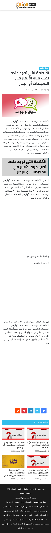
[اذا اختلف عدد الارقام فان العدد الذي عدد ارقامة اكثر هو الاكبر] (13, 434)
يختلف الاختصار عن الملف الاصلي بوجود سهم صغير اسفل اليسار (38, 473)
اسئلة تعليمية (43, 68)
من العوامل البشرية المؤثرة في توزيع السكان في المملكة (38, 445)
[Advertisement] (25, 38)
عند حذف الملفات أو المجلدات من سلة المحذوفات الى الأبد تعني (14, 473)
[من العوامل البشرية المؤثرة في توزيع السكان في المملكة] (38, 434)
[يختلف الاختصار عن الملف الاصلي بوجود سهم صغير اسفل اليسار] (38, 461)
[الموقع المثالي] (25, 5)
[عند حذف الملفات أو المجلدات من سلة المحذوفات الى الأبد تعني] (13, 461)
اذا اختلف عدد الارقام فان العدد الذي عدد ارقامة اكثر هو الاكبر (13, 445)
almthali (44, 90)
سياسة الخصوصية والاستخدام (25, 498)
